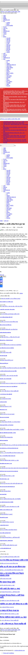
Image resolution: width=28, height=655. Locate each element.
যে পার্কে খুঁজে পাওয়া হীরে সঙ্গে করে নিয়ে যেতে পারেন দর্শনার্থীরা (8, 371)
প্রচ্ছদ (1, 220)
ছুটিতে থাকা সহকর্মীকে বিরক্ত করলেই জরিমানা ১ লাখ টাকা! (8, 432)
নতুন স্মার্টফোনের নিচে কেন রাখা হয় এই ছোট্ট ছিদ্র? (7, 347)
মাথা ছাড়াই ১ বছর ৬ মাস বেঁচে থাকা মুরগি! (5, 378)
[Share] (14, 286)
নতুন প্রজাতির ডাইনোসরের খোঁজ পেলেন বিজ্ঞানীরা (6, 502)
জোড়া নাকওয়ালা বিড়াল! (3, 494)
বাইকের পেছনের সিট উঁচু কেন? (4, 363)
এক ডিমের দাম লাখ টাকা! (3, 401)
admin (21, 293)
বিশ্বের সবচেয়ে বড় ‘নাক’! (3, 409)
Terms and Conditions (8, 653)
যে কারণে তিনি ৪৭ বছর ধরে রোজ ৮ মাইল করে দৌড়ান (7, 309)
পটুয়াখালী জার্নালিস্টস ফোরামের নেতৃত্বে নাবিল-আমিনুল (13, 92)
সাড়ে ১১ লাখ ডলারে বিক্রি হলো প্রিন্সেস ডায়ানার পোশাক (7, 455)
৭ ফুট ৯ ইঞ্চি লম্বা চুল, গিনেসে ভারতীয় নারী (6, 394)
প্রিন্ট (14, 227)
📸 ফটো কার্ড (3, 276)
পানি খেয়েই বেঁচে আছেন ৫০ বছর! (4, 478)
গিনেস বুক (2, 275)
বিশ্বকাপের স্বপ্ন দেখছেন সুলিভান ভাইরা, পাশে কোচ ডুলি (14, 105)
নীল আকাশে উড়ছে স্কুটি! (3, 355)
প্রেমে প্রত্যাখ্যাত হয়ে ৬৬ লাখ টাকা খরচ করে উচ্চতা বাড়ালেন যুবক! (9, 448)
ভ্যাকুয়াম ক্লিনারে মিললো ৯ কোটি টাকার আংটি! (6, 540)
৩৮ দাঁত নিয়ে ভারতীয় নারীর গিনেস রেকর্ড (5, 548)
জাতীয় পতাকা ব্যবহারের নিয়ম (4, 440)
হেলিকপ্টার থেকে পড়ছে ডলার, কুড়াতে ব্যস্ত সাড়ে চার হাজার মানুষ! (9, 471)
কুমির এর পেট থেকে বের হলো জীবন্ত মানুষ (5, 324)
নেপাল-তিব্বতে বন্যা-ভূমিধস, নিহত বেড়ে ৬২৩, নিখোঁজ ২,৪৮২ (15, 91)
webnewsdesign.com (19, 650)
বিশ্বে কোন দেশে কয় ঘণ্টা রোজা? (4, 417)
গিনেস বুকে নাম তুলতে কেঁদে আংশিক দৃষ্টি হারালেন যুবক (7, 486)
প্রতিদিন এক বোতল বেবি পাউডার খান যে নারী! (6, 509)
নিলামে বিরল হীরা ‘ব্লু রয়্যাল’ (4, 517)
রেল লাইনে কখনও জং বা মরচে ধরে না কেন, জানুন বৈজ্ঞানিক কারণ (8, 386)
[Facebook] (14, 278)
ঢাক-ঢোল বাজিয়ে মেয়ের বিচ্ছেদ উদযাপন (5, 532)
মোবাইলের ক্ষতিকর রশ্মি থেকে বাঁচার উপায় (5, 332)
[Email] (14, 283)
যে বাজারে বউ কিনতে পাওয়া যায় (4, 525)
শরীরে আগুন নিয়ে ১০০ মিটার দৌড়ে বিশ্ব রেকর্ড (6, 340)
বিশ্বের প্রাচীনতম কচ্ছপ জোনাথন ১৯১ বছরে (6, 463)
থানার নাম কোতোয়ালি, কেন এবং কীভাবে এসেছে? (6, 301)
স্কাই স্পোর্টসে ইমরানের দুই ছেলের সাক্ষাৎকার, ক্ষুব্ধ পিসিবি (14, 109)
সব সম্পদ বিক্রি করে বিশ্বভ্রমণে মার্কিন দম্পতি (6, 317)
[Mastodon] (14, 281)
